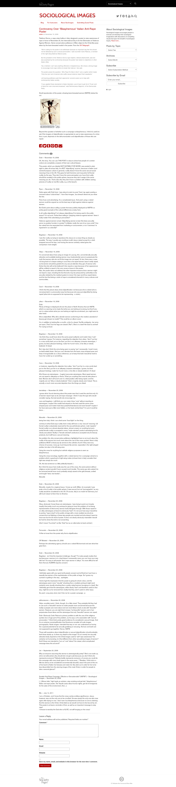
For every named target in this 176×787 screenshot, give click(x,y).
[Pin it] (52, 146)
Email (41, 746)
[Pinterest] (123, 16)
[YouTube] (129, 16)
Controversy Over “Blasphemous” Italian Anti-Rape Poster (67, 30)
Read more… (115, 41)
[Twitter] (117, 16)
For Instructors (52, 22)
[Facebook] (120, 16)
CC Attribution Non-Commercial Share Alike (121, 783)
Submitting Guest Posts (85, 22)
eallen (41, 34)
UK (85, 45)
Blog (42, 22)
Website (42, 753)
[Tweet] (44, 146)
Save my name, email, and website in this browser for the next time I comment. (68, 762)
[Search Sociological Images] (135, 16)
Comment (43, 722)
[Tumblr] (126, 16)
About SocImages (67, 22)
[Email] (60, 146)
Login (109, 89)
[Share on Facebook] (41, 146)
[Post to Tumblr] (48, 146)
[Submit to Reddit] (56, 146)
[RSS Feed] (132, 16)
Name (41, 739)
